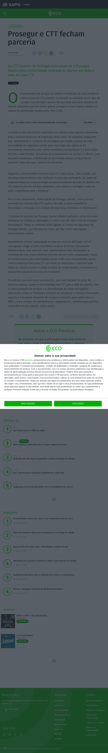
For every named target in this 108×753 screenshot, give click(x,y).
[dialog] (54, 376)
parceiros (29, 360)
